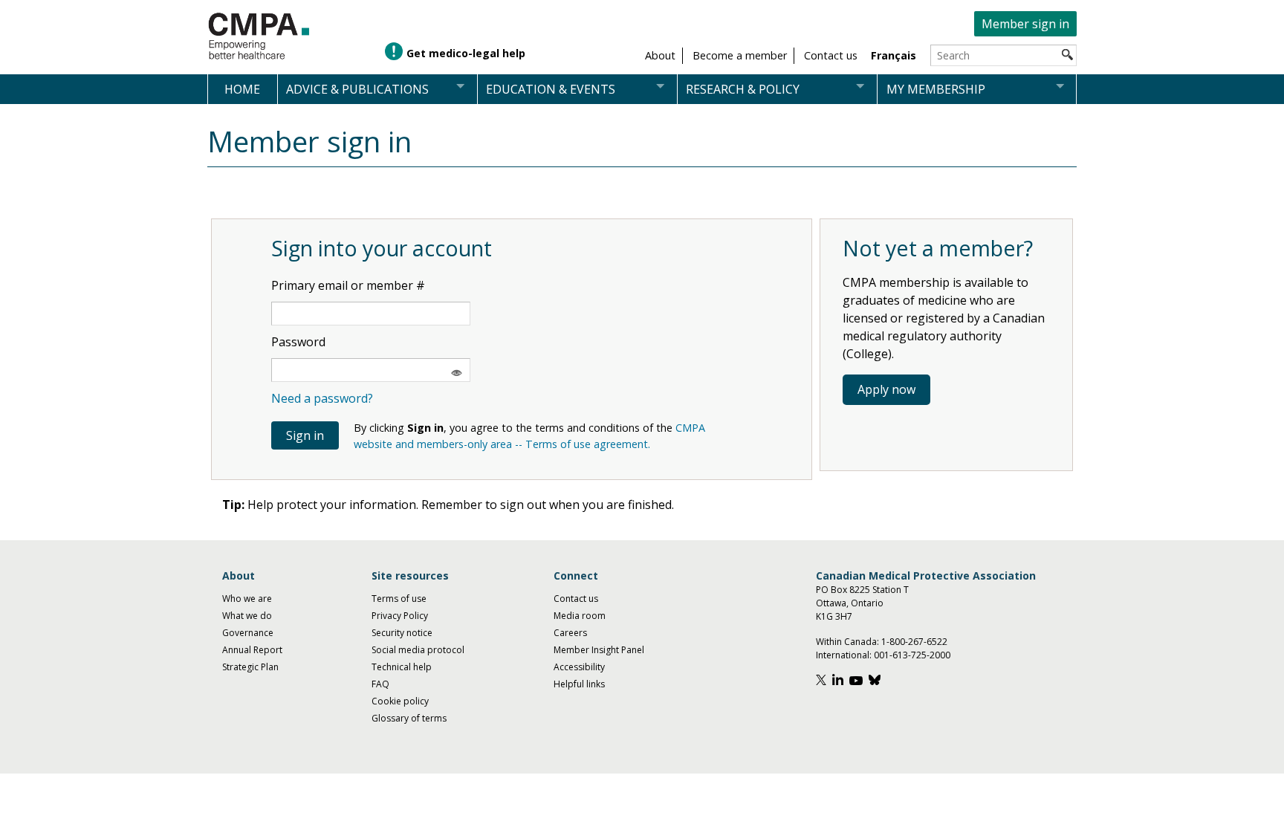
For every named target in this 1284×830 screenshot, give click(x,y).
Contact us (576, 598)
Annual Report (252, 649)
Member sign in (1025, 24)
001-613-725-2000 (912, 655)
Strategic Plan (250, 667)
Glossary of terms (409, 718)
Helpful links (579, 684)
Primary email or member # (348, 285)
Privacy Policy (400, 615)
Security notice (402, 632)
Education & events (550, 89)
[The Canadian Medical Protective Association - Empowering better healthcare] (259, 36)
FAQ (380, 684)
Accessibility (579, 667)
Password (298, 342)
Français (893, 55)
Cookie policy (400, 701)
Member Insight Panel (599, 649)
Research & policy (743, 89)
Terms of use (399, 598)
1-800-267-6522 (914, 641)
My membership (935, 89)
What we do (247, 615)
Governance (247, 632)
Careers (570, 632)
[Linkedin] (839, 681)
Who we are (247, 598)
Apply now (886, 389)
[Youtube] (857, 681)
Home (242, 89)
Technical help (402, 667)
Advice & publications (357, 89)
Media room (580, 615)
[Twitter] (823, 681)
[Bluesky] (876, 681)
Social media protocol (418, 649)
